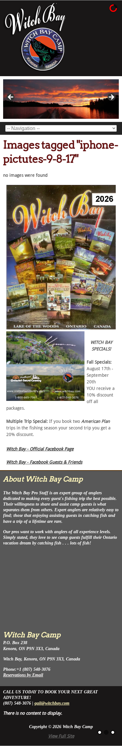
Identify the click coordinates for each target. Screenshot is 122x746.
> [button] (111, 97)
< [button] (11, 97)
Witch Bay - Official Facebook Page (40, 448)
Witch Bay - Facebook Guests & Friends (44, 462)
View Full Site (61, 735)
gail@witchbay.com (51, 703)
